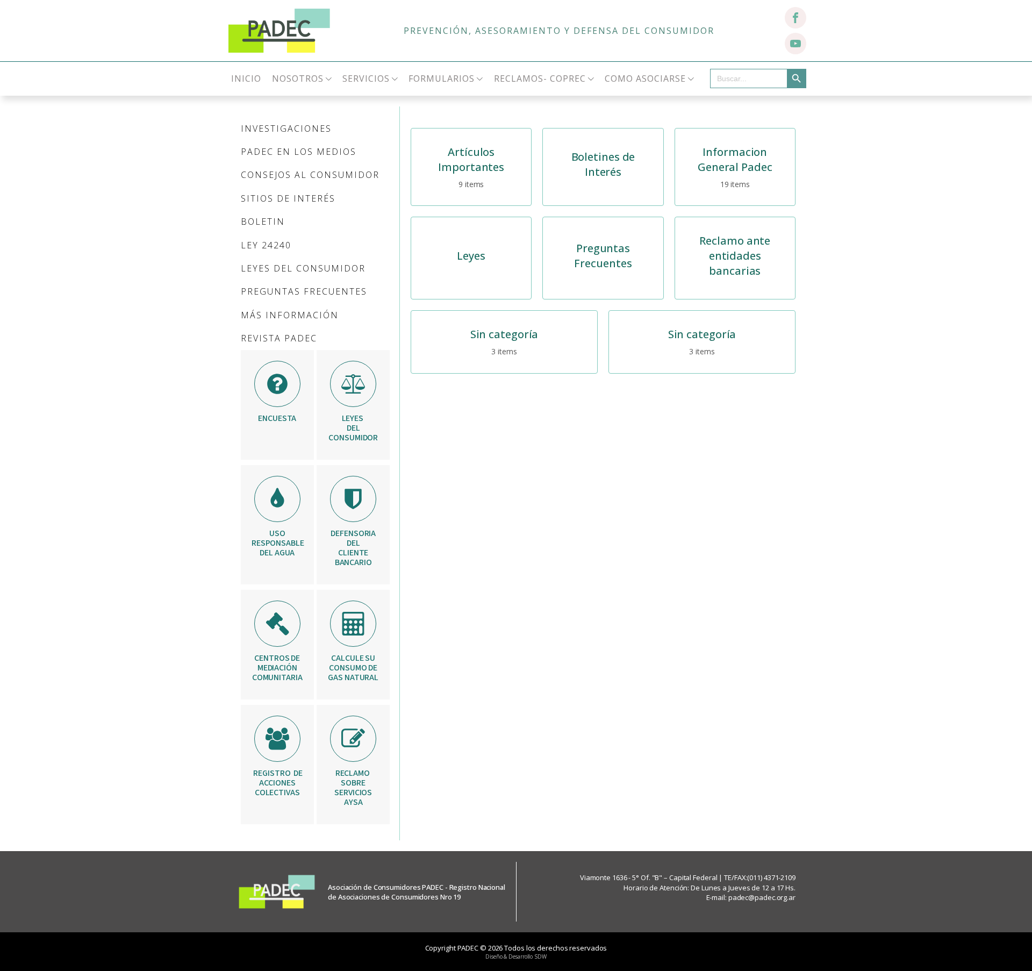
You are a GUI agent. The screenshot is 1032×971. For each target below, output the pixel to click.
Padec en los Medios (298, 152)
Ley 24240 (266, 245)
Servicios (366, 78)
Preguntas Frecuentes (304, 291)
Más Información (290, 315)
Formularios (441, 78)
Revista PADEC (279, 338)
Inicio (246, 78)
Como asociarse (645, 78)
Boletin (263, 221)
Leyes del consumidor (303, 268)
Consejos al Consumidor (310, 175)
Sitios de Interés (288, 198)
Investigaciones (286, 128)
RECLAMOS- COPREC (540, 78)
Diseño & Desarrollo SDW (516, 956)
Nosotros (298, 78)
